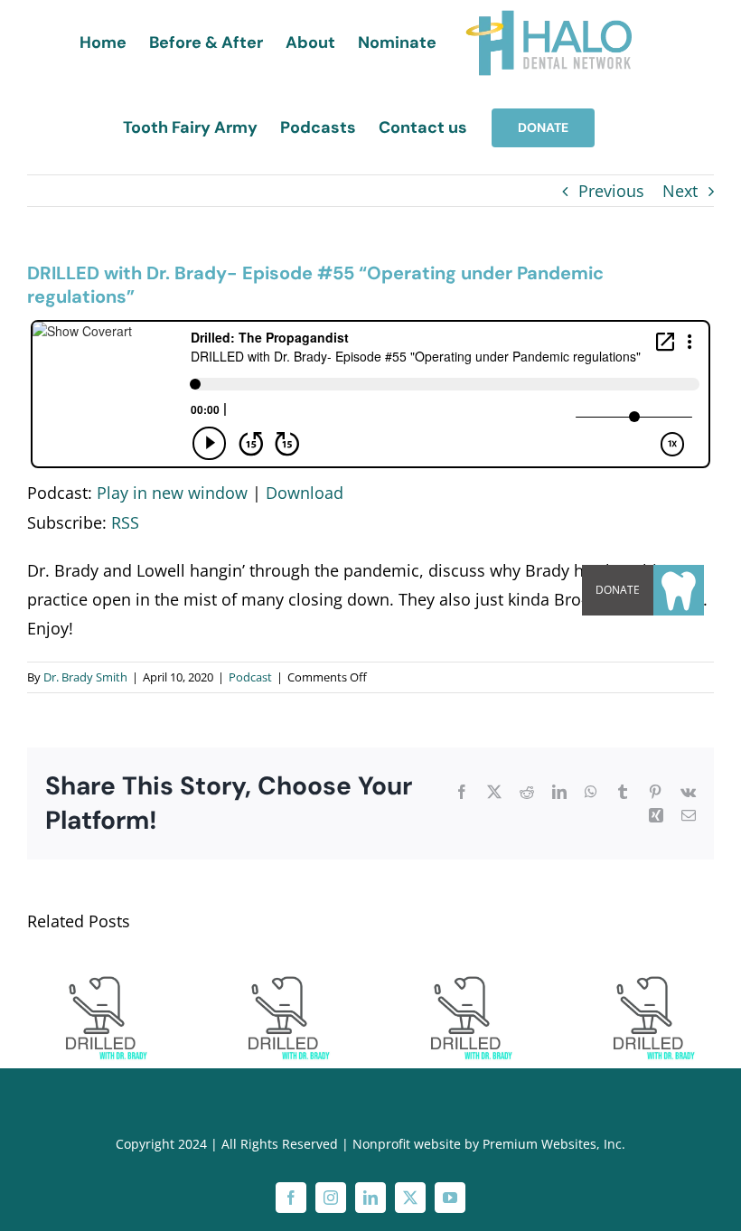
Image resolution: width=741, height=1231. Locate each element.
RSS (125, 522)
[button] (678, 590)
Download (304, 492)
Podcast (250, 677)
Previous (611, 191)
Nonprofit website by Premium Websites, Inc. (488, 1143)
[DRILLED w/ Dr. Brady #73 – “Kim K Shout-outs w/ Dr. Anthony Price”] (96, 965)
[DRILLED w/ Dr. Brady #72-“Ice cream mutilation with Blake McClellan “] (279, 965)
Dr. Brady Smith (85, 677)
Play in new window (172, 492)
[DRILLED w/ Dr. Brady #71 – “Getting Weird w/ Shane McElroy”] (461, 965)
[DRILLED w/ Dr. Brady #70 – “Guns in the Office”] (644, 965)
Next (680, 191)
